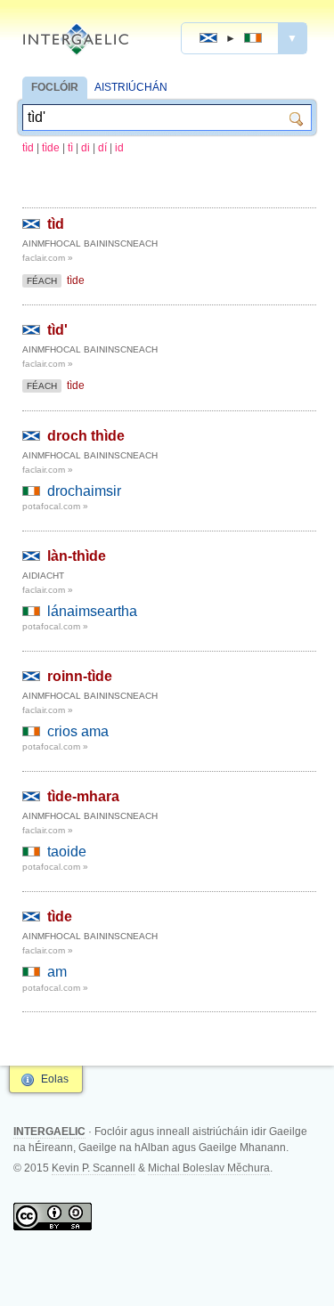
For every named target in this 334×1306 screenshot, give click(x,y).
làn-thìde (76, 556)
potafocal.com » (55, 506)
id (119, 148)
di (85, 148)
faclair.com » (47, 258)
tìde (51, 148)
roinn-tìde (79, 676)
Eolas (55, 1079)
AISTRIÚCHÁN (130, 87)
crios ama (78, 731)
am (57, 971)
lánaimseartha (92, 611)
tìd (28, 148)
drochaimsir (84, 491)
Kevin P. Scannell (93, 1168)
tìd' (57, 329)
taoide (66, 851)
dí (102, 148)
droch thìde (86, 435)
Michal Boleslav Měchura (209, 1168)
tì (70, 148)
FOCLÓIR (54, 87)
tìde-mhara (83, 796)
